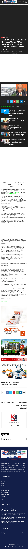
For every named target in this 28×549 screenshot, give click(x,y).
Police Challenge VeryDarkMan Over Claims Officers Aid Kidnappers (16, 127)
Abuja (7, 382)
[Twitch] (15, 547)
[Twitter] (11, 101)
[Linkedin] (21, 101)
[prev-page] (23, 107)
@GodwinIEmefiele (11, 193)
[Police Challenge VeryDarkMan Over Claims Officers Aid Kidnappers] (5, 127)
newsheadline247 (6, 51)
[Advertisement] (14, 19)
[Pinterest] (14, 101)
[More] (24, 101)
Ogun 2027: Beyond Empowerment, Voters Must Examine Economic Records (13, 509)
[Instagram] (12, 426)
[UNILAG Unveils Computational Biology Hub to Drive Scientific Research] (5, 120)
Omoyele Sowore (13, 384)
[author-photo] (14, 421)
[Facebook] (8, 101)
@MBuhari (16, 192)
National (7, 35)
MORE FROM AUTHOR (17, 106)
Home (2, 35)
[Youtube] (18, 426)
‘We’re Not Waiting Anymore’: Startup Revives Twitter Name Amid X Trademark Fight (13, 513)
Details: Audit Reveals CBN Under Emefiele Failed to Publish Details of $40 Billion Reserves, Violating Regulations (21, 404)
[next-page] (26, 107)
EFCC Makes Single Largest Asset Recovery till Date (7, 402)
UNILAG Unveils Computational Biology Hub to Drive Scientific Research (17, 120)
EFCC (10, 382)
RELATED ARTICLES (6, 106)
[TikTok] (12, 547)
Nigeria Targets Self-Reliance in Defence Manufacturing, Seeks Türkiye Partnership (17, 134)
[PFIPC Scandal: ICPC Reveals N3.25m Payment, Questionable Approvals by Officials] (5, 141)
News (7, 37)
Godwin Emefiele (16, 382)
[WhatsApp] (17, 101)
